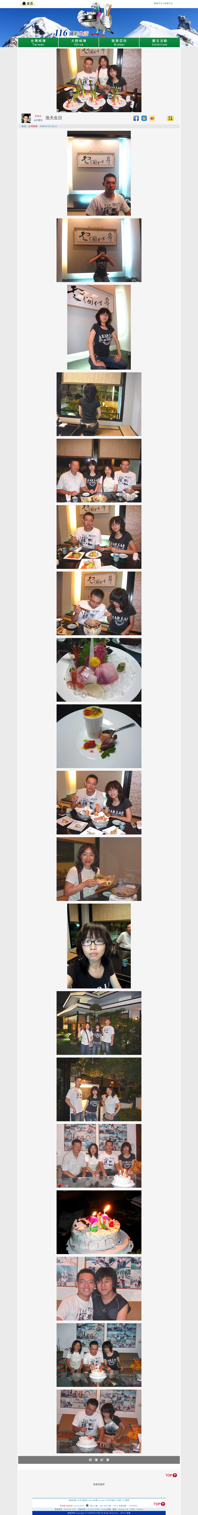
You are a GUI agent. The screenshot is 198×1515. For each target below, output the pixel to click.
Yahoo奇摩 (93, 1500)
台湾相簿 (33, 126)
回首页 (69, 1506)
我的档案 (72, 1500)
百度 (119, 1500)
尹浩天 (38, 116)
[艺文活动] (159, 46)
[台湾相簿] (38, 46)
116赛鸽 (125, 1500)
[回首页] (27, 3)
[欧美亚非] (119, 46)
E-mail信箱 (106, 1509)
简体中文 (168, 3)
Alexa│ (77, 1506)
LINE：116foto (136, 1509)
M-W (82, 1506)
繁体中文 (158, 3)
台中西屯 (38, 120)
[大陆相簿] (79, 46)
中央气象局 (82, 1500)
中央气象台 (111, 1500)
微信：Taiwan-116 (120, 1509)
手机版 (62, 1506)
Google (102, 1500)
